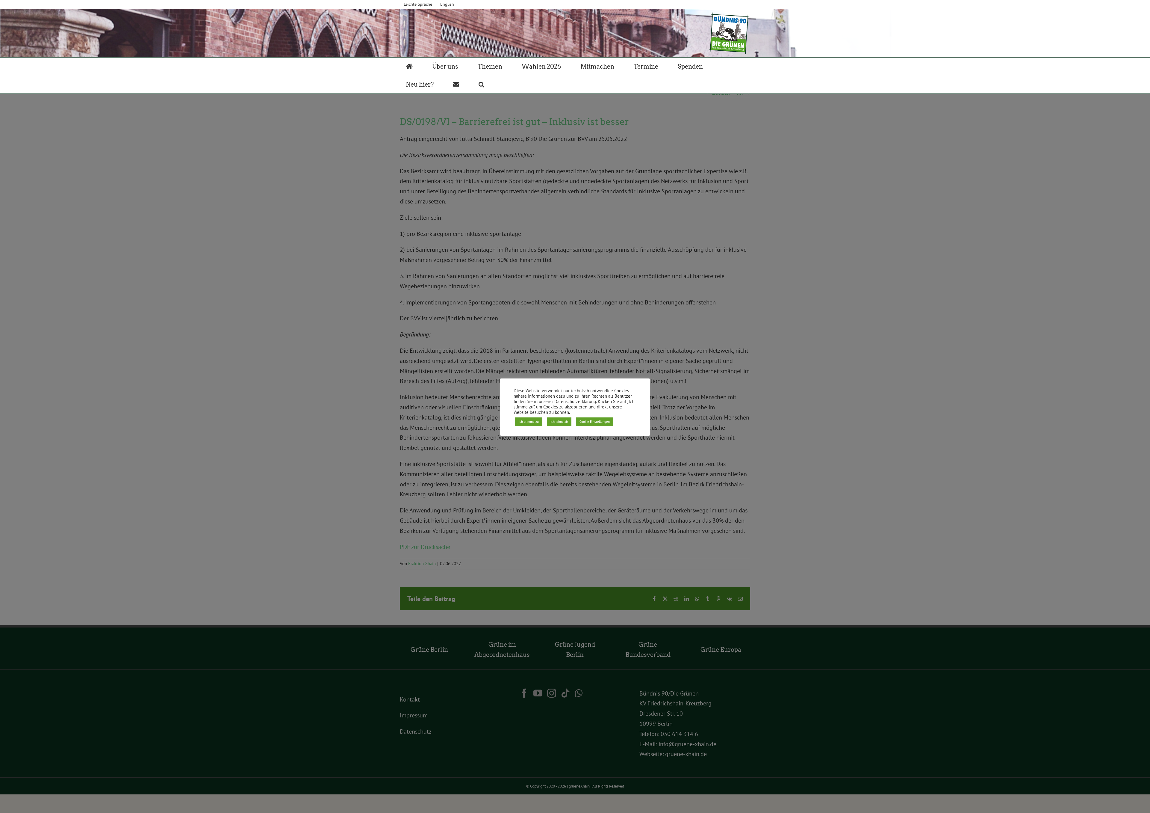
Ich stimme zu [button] (529, 422)
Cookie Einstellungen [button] (594, 422)
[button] (481, 84)
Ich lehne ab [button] (559, 422)
